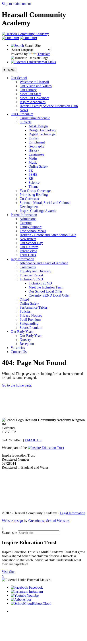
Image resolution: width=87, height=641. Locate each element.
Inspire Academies (33, 102)
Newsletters (28, 239)
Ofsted (24, 299)
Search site (9, 532)
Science (34, 182)
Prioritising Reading (34, 195)
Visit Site (8, 572)
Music (33, 162)
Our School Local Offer (45, 291)
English (34, 138)
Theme (33, 186)
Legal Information (72, 513)
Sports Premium (31, 327)
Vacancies (18, 348)
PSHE (33, 174)
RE (31, 178)
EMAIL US (33, 440)
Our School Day (31, 243)
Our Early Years (22, 331)
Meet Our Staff (30, 94)
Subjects (25, 122)
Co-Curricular (29, 199)
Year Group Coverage (35, 190)
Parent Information (24, 215)
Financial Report (31, 275)
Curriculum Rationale (35, 118)
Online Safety (38, 166)
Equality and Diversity (35, 271)
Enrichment (37, 142)
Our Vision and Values (36, 86)
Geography (36, 146)
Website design (12, 521)
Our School (19, 78)
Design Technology (42, 130)
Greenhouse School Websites (48, 521)
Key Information (22, 259)
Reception (27, 344)
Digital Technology (42, 134)
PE (31, 170)
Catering (26, 223)
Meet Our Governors (34, 98)
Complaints (28, 267)
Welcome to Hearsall (34, 82)
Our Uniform (29, 247)
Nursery (25, 340)
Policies (25, 311)
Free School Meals (33, 231)
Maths (33, 158)
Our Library (28, 90)
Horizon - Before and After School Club (48, 235)
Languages (36, 154)
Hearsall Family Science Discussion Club (49, 106)
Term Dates (28, 255)
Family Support (30, 227)
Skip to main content (16, 4)
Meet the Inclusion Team (46, 287)
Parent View (28, 251)
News (24, 110)
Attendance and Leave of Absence (44, 263)
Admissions (28, 219)
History (34, 150)
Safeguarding (29, 323)
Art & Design (38, 126)
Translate (43, 54)
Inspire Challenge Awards (38, 211)
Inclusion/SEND (31, 279)
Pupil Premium (30, 319)
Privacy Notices (31, 315)
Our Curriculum (22, 114)
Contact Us (19, 352)
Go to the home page (16, 385)
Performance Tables (34, 307)
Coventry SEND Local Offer (49, 295)
